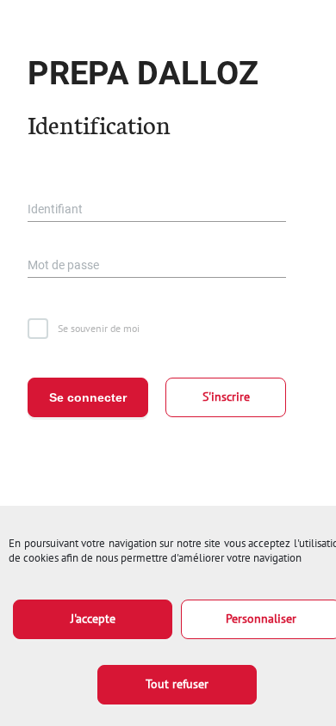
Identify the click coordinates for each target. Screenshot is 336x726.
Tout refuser (177, 684)
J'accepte (93, 618)
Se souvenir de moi (99, 328)
